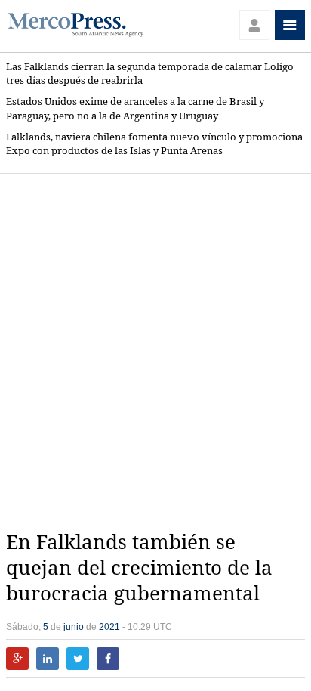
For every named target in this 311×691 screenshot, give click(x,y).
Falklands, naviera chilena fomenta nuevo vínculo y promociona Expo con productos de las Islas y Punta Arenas (154, 144)
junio (73, 627)
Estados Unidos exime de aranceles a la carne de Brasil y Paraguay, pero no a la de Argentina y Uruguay (135, 108)
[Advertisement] (155, 351)
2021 (109, 627)
